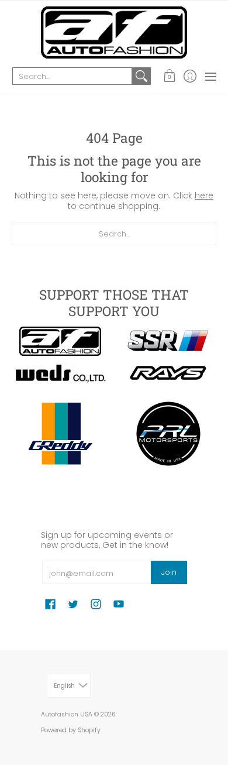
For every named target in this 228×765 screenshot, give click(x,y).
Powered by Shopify (71, 730)
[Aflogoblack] (60, 341)
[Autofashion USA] (114, 32)
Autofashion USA (66, 714)
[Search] (141, 76)
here (204, 195)
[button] (169, 76)
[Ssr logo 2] (168, 341)
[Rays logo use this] (168, 373)
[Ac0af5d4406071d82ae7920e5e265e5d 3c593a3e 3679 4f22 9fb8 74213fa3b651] (60, 374)
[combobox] (72, 76)
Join (169, 572)
